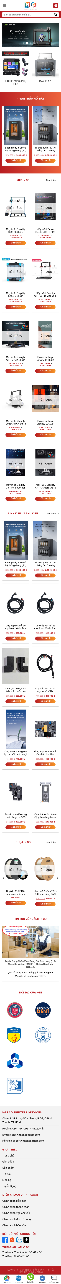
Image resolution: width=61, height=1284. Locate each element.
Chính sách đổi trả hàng (16, 1219)
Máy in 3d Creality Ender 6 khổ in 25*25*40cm (15, 295)
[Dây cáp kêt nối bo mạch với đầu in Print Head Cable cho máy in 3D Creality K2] (45, 603)
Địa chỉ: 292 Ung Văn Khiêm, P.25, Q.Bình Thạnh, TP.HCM (27, 1120)
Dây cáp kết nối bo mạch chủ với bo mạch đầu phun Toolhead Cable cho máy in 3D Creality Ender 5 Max (45, 690)
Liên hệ (6, 1179)
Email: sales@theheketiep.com (21, 1134)
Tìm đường (7, 1282)
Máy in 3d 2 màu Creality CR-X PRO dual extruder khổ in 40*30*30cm (45, 231)
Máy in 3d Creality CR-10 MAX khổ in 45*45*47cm (15, 359)
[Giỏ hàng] (55, 5)
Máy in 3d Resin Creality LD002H (45, 422)
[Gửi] (56, 14)
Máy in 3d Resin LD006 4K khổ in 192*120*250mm (45, 359)
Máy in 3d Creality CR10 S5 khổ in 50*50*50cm (15, 231)
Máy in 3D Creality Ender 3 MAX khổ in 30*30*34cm (16, 423)
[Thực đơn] (4, 5)
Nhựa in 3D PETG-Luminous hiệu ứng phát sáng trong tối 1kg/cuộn (16, 893)
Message (42, 1282)
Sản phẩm (8, 1167)
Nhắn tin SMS (54, 1282)
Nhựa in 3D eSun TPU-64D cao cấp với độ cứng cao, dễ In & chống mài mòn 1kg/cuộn (45, 893)
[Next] (57, 69)
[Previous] (3, 69)
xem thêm (51, 842)
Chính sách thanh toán (15, 1206)
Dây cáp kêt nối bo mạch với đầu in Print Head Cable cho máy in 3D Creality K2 (45, 627)
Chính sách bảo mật (14, 1200)
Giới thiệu (8, 1161)
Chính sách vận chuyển (16, 1212)
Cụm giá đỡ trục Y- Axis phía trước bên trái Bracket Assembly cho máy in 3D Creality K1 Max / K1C (15, 690)
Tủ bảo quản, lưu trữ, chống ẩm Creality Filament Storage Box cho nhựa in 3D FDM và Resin (45, 149)
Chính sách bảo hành (14, 1225)
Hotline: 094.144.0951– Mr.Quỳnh (22, 1128)
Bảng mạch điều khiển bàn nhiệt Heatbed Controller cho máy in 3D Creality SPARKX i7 (45, 753)
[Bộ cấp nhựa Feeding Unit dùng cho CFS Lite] (15, 791)
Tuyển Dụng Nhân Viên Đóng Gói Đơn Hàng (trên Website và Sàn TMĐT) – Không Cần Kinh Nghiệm (30, 964)
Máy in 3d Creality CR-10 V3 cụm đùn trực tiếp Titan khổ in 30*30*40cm (16, 486)
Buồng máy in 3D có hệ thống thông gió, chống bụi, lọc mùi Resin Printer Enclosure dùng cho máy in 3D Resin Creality (15, 149)
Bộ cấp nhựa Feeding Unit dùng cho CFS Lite (16, 816)
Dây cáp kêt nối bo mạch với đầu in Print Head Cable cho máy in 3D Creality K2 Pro (16, 627)
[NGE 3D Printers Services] (30, 5)
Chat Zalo (19, 1282)
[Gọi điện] (30, 1277)
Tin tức (6, 1173)
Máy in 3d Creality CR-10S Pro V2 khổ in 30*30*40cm (45, 295)
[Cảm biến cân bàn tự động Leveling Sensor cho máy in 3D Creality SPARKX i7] (45, 791)
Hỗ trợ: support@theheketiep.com (23, 1140)
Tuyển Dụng (9, 1186)
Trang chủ (8, 1155)
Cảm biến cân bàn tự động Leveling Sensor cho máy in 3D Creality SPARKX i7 (45, 816)
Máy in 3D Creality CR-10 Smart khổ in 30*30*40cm (45, 486)
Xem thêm (51, 180)
